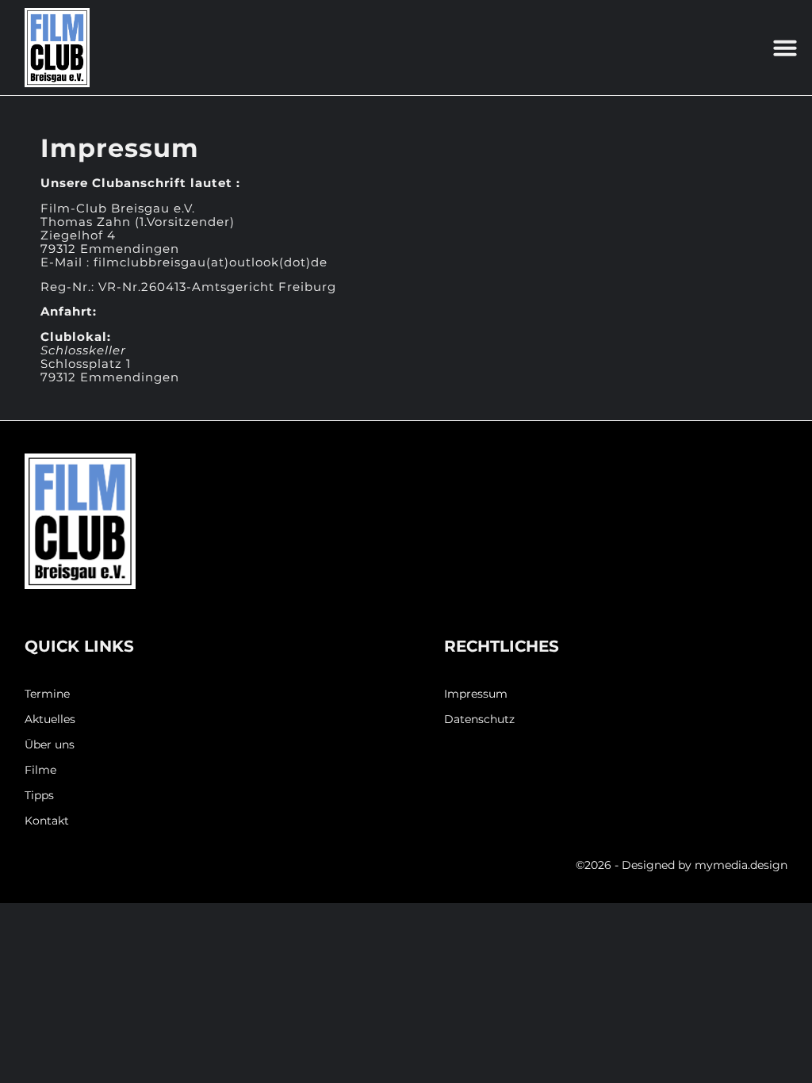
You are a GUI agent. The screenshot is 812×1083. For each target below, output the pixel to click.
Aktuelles (50, 719)
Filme (40, 770)
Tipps (39, 795)
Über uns (50, 745)
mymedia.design (741, 865)
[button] (785, 48)
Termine (47, 694)
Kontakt (47, 821)
